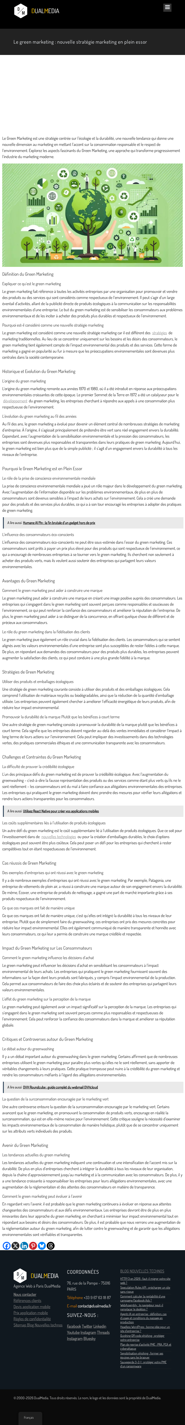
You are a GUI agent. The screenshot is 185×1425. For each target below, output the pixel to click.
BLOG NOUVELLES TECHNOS (142, 1271)
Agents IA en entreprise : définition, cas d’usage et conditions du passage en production (143, 1318)
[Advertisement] (92, 95)
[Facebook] (7, 1246)
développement (15, 401)
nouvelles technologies (59, 837)
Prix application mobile (31, 1313)
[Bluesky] (42, 1246)
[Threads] (51, 1246)
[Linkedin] (24, 1246)
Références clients (27, 1300)
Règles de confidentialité (32, 1319)
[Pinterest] (33, 1246)
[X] (15, 1246)
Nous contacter (25, 1294)
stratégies (159, 333)
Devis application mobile (32, 1306)
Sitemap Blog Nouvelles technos (38, 1325)
